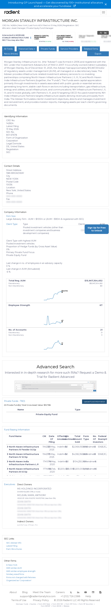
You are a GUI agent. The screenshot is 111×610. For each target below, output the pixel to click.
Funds (26, 604)
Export (98, 53)
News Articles (11, 53)
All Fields (8, 49)
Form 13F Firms (71, 604)
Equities (33, 604)
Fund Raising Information (17, 429)
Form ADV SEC (58, 604)
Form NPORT (46, 606)
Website (66, 606)
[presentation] (34, 38)
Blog (25, 592)
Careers (60, 592)
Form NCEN (57, 606)
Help (88, 596)
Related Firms (91, 49)
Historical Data (26, 49)
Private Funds (48, 49)
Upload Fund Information (94, 401)
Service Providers (69, 49)
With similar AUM (14, 568)
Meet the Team (42, 592)
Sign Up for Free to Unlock (97, 229)
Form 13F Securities (86, 604)
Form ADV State (44, 604)
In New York (11, 565)
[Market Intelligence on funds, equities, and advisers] (12, 12)
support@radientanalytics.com (38, 596)
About (13, 592)
